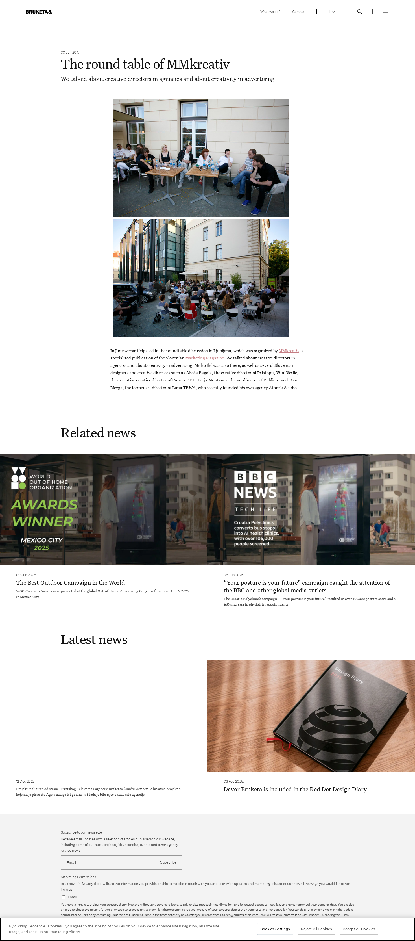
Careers (298, 11)
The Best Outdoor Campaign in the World (70, 582)
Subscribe (168, 862)
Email (72, 897)
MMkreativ (289, 350)
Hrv (332, 11)
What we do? (270, 11)
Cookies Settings (275, 929)
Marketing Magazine (204, 358)
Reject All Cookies (316, 929)
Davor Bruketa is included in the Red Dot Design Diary (295, 789)
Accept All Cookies (359, 929)
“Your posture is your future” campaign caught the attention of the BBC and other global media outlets (307, 586)
